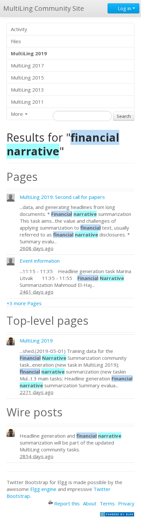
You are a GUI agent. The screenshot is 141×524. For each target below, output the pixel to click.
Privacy (126, 503)
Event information (40, 260)
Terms (107, 503)
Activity (19, 29)
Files (16, 41)
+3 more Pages (24, 303)
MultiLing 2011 (27, 101)
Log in (124, 8)
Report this (67, 503)
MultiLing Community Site (43, 8)
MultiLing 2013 (27, 89)
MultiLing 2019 (36, 340)
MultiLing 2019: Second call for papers (62, 197)
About (89, 503)
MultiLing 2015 (27, 77)
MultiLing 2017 (27, 65)
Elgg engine (43, 489)
